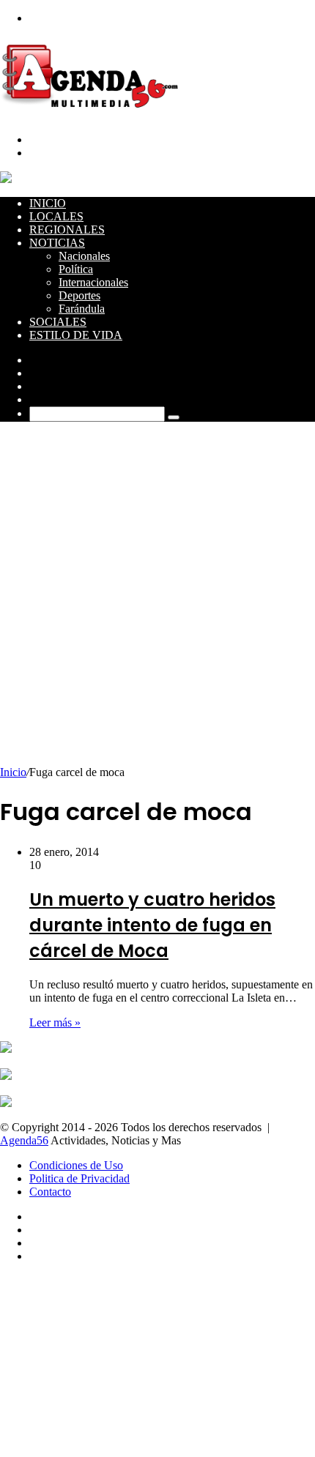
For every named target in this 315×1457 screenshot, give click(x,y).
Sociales (57, 322)
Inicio (47, 203)
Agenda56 (24, 1140)
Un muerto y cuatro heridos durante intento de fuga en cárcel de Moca (152, 925)
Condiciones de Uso (76, 1165)
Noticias (57, 242)
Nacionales (84, 256)
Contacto (50, 1191)
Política (76, 269)
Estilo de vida (75, 335)
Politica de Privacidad (79, 1178)
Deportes (79, 295)
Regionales (67, 229)
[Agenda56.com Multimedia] (92, 114)
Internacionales (93, 282)
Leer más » (55, 1022)
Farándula (82, 308)
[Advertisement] (157, 601)
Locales (56, 216)
